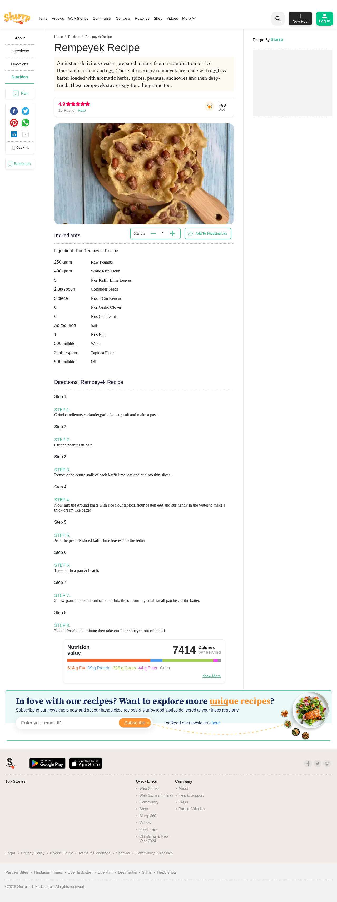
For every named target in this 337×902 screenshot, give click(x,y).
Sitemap (123, 853)
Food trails (148, 829)
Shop (158, 18)
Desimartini (127, 872)
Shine (146, 872)
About (183, 788)
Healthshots (167, 872)
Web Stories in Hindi (156, 795)
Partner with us (192, 809)
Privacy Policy (33, 853)
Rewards (142, 18)
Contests (123, 18)
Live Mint (104, 872)
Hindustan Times (48, 872)
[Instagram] (327, 763)
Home (43, 18)
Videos (172, 18)
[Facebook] (308, 763)
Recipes (74, 37)
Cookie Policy (61, 853)
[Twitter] (317, 763)
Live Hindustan (80, 872)
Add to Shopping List (211, 233)
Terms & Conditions (94, 853)
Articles (58, 18)
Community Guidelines (154, 853)
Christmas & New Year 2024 (154, 838)
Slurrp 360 (147, 815)
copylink (22, 148)
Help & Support (191, 795)
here (215, 723)
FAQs (183, 802)
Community (102, 18)
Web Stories (78, 18)
